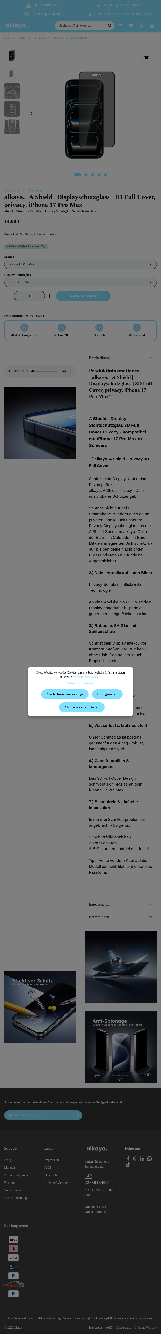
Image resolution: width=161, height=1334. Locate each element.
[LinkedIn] (142, 1160)
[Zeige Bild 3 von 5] (92, 174)
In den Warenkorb (83, 296)
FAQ (7, 1160)
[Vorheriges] (31, 113)
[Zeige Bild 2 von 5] (86, 174)
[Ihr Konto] (141, 25)
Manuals (10, 1167)
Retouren (10, 1182)
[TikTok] (128, 1166)
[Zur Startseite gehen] (16, 25)
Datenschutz (52, 1175)
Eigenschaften (99, 904)
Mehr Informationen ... (87, 677)
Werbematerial (13, 1190)
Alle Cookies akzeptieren (81, 707)
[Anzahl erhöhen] (50, 296)
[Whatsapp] (149, 1160)
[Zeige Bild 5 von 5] (105, 174)
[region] (80, 113)
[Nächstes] (148, 113)
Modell (9, 257)
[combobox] (80, 25)
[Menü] (120, 25)
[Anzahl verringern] (9, 296)
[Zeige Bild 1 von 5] (77, 174)
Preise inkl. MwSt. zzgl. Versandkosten (30, 234)
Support (10, 1148)
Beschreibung (99, 358)
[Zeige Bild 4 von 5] (99, 174)
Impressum (51, 1160)
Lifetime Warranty (56, 1182)
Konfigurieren (107, 694)
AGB (48, 1167)
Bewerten (35, 190)
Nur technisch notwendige (64, 694)
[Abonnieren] (78, 1115)
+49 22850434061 (97, 1179)
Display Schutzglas (17, 275)
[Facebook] (128, 1160)
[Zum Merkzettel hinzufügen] (147, 57)
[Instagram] (135, 1160)
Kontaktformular (96, 1212)
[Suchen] (110, 25)
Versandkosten (71, 1318)
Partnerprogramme (16, 1175)
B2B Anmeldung (15, 1198)
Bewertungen (99, 917)
